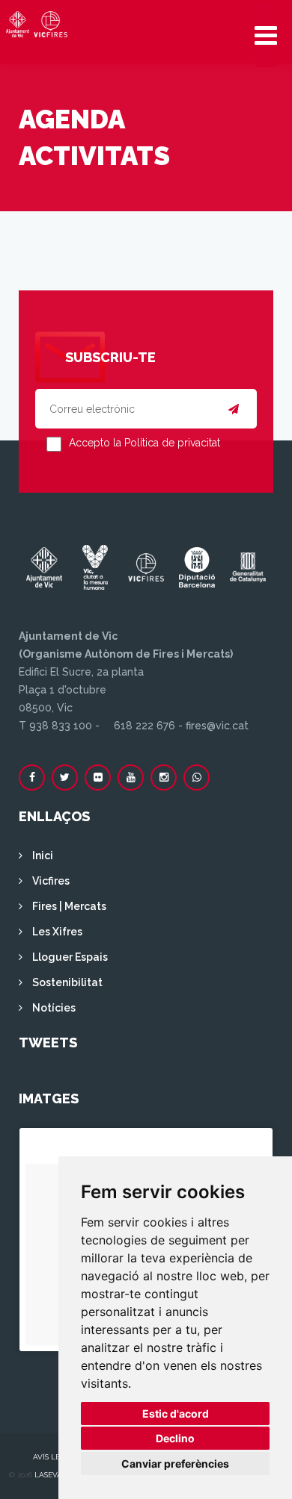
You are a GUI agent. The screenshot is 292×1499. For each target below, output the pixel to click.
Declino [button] (175, 1438)
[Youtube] (131, 777)
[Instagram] (163, 777)
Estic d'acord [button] (175, 1413)
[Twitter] (65, 777)
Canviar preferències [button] (175, 1463)
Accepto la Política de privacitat (144, 443)
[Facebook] (32, 777)
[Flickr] (98, 777)
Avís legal (54, 1457)
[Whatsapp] (196, 777)
